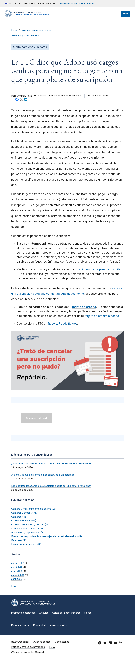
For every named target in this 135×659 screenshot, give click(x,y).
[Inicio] (27, 16)
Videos (87, 612)
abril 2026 (16, 578)
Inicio (14, 30)
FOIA (52, 646)
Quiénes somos (42, 641)
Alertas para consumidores (37, 30)
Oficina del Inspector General (27, 652)
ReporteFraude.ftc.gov (62, 323)
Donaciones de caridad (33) (27, 528)
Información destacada (23, 612)
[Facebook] (99, 643)
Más (13, 586)
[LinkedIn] (110, 643)
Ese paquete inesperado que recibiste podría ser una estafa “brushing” (51, 485)
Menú (125, 13)
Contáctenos (62, 641)
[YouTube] (115, 643)
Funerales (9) (18, 540)
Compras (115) (19, 516)
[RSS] (120, 643)
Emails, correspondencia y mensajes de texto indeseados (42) (46, 536)
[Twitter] (105, 643)
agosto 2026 (18, 563)
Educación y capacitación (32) (28, 532)
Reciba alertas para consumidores (51, 625)
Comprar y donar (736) (24, 512)
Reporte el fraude (20, 625)
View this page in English (25, 35)
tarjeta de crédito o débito (101, 316)
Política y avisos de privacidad (28, 646)
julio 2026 (16, 567)
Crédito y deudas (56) (23, 520)
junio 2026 (17, 571)
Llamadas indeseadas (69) (26, 544)
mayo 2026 (17, 574)
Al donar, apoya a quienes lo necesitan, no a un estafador (43, 474)
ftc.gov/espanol (20, 641)
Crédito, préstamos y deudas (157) (31, 524)
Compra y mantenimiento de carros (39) (34, 508)
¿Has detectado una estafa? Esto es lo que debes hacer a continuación (51, 463)
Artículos (43, 612)
